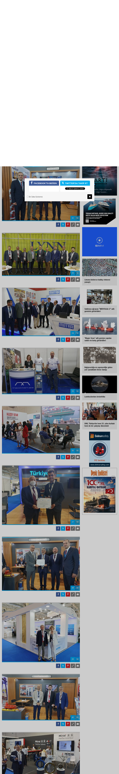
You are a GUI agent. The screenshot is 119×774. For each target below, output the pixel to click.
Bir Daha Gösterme (35, 30)
